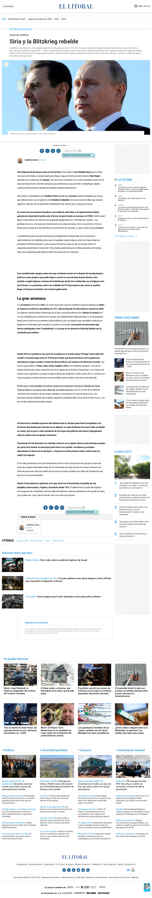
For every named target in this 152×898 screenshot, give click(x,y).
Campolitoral (21, 864)
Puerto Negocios (110, 864)
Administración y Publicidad (73, 877)
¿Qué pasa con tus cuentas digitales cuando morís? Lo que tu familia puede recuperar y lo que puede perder (133, 188)
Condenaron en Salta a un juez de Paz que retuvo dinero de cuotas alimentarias (133, 228)
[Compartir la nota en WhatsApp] (53, 151)
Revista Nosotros (35, 864)
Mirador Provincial (82, 864)
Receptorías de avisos (51, 877)
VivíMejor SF (96, 864)
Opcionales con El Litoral (119, 877)
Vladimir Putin (58, 541)
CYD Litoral (60, 864)
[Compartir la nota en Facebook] (42, 151)
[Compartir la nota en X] (47, 151)
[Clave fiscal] (147, 891)
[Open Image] (6, 64)
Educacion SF (130, 864)
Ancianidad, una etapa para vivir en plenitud (132, 198)
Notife (120, 864)
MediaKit (135, 877)
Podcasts (70, 864)
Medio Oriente (37, 541)
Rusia (47, 541)
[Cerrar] (92, 155)
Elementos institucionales (97, 877)
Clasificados (49, 864)
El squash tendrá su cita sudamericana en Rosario (133, 218)
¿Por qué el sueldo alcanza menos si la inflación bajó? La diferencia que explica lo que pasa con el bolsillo (134, 208)
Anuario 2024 (22, 541)
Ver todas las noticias (124, 236)
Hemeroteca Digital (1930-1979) (26, 877)
